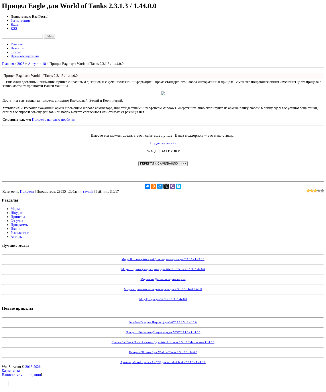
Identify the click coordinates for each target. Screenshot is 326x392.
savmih (88, 191)
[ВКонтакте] (147, 186)
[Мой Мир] (160, 186)
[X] (166, 186)
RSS (14, 28)
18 (44, 64)
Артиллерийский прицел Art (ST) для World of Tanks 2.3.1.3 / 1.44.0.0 (163, 362)
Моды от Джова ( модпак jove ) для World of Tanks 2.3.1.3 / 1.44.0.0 (163, 269)
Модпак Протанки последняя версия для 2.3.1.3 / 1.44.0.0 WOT (163, 289)
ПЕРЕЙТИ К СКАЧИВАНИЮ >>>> (163, 163)
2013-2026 (33, 367)
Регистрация (20, 20)
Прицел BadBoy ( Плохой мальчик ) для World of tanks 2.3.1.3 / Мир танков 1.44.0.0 (163, 342)
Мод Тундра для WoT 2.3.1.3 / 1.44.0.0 (163, 299)
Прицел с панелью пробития (53, 119)
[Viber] (172, 186)
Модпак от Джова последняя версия (163, 279)
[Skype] (178, 186)
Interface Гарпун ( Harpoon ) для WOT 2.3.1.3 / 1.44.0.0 (163, 322)
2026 (20, 64)
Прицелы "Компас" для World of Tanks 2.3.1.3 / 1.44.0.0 (163, 352)
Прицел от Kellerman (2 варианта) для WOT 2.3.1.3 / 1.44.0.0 (163, 332)
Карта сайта (11, 371)
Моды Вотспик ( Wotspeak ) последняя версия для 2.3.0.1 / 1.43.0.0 (163, 259)
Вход (14, 24)
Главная (8, 64)
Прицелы (27, 191)
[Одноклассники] (153, 186)
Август (33, 64)
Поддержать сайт (163, 143)
